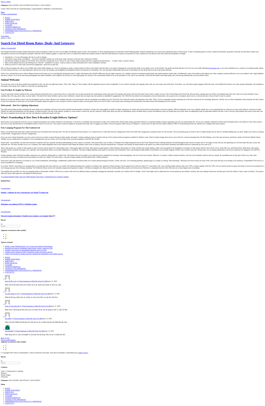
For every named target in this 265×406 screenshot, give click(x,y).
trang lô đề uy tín (10, 281)
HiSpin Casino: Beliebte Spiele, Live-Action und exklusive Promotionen (28, 246)
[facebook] (6, 236)
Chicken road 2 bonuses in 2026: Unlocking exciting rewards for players (28, 252)
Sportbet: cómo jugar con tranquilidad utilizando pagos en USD (25, 250)
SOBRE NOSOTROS (12, 19)
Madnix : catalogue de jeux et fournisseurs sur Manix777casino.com (24, 192)
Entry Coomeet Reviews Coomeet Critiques (54, 177)
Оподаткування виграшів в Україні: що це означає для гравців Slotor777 (28, 216)
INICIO (7, 18)
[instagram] (6, 234)
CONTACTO (9, 33)
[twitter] (6, 238)
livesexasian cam (213, 68)
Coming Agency (82, 353)
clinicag (3, 48)
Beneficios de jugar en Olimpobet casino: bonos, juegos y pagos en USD (29, 248)
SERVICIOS (9, 21)
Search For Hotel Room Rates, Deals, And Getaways (37, 43)
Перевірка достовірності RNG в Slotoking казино (19, 204)
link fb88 (8, 318)
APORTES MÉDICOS (12, 27)
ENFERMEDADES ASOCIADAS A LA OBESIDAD (23, 31)
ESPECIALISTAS (11, 23)
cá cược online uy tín (12, 294)
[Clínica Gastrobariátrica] (9, 14)
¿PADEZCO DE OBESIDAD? (15, 29)
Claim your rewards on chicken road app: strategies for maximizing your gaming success (34, 254)
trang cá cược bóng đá (12, 306)
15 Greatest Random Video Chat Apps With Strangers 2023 (20, 177)
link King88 (9, 331)
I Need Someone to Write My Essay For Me (32, 281)
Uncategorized (11, 48)
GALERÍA (8, 25)
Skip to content (6, 2)
